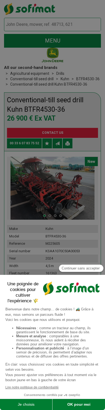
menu (52, 40)
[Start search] (90, 24)
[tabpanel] (52, 188)
